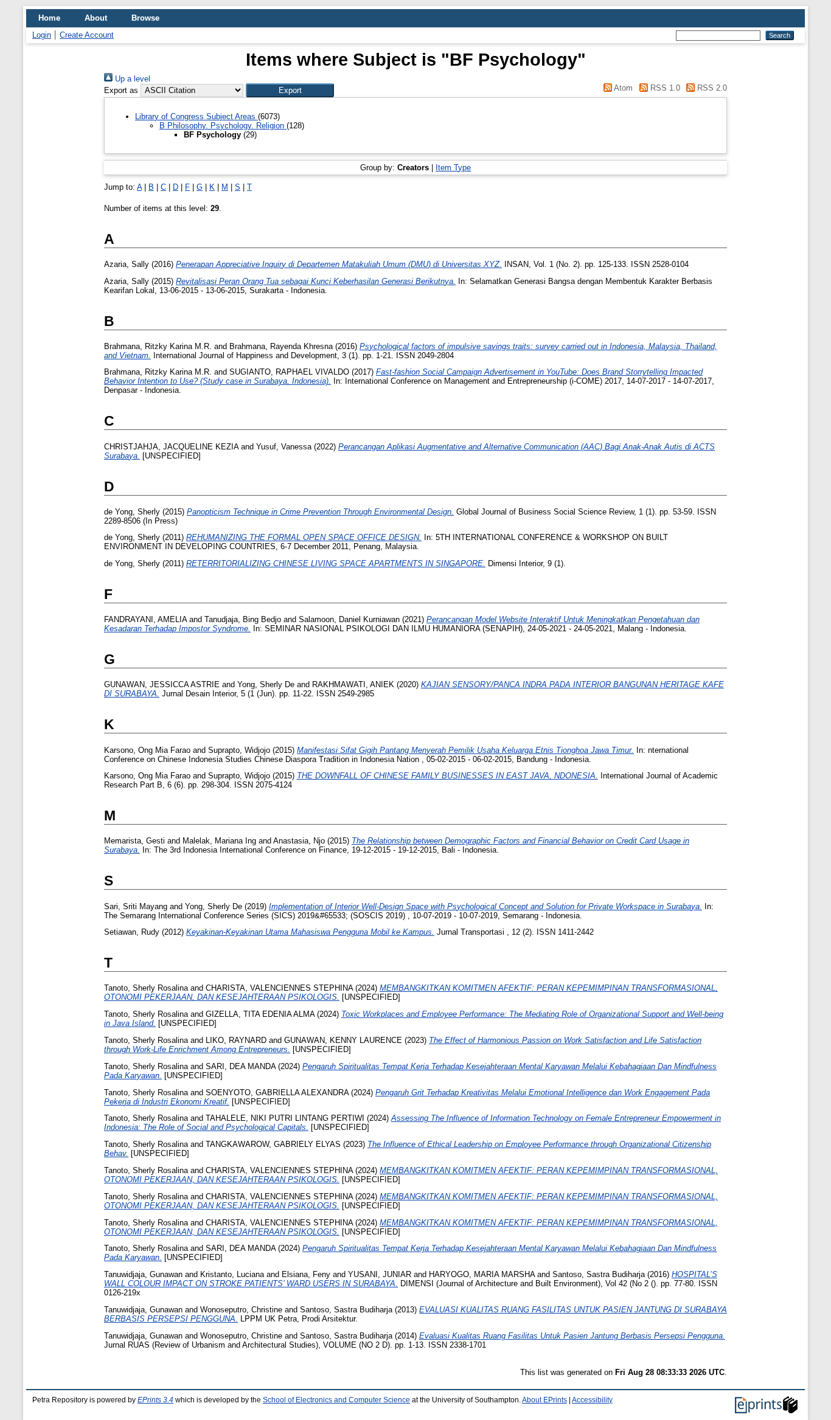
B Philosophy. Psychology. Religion (223, 125)
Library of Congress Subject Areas (196, 116)
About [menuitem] (96, 18)
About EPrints (544, 1400)
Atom (622, 87)
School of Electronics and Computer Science (336, 1400)
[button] (290, 90)
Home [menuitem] (49, 18)
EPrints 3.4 (155, 1400)
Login (41, 35)
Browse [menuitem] (145, 18)
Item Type (453, 167)
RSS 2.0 (711, 87)
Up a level (131, 78)
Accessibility (592, 1400)
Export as (121, 90)
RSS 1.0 (664, 87)
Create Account (87, 35)
